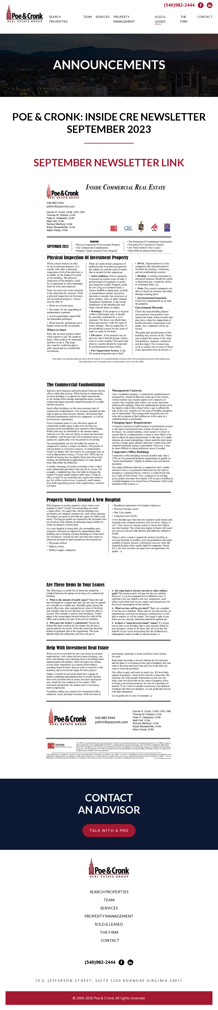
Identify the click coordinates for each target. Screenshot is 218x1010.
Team (87, 17)
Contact (204, 17)
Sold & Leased (160, 19)
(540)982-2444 (179, 5)
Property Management (124, 19)
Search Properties (58, 19)
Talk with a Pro (109, 830)
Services (103, 17)
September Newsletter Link (109, 162)
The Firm (183, 19)
